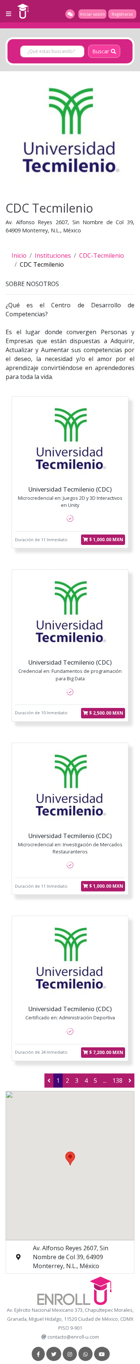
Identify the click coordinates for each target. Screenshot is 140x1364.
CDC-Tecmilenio (101, 255)
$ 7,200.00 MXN (105, 1052)
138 (117, 1080)
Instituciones (53, 255)
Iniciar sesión (92, 14)
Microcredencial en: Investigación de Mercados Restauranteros (70, 848)
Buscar (100, 51)
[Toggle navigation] (8, 14)
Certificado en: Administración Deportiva (70, 1017)
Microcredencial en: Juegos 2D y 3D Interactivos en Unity (70, 501)
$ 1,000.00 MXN (105, 539)
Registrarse (122, 14)
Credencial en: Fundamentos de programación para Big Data (70, 674)
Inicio (19, 255)
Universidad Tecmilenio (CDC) (70, 489)
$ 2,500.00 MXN (105, 713)
